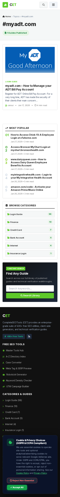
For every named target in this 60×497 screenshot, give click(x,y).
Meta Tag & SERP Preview (18, 368)
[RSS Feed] (29, 336)
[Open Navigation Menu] (53, 5)
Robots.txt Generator (16, 374)
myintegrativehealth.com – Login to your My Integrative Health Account (31, 176)
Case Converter (13, 362)
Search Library (31, 295)
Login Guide (11, 82)
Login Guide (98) (13, 400)
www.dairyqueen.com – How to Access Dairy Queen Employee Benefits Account (29, 162)
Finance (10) (11, 406)
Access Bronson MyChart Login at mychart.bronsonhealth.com (30, 148)
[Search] (44, 5)
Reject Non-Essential (23, 480)
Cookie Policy (22, 473)
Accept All (18, 487)
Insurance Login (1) (14, 430)
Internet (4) (10, 424)
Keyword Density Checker (18, 380)
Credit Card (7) (12, 412)
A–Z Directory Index (15, 356)
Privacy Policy (40, 473)
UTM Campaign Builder (17, 386)
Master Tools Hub (14, 350)
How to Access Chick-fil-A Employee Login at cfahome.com (32, 136)
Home (8, 16)
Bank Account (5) (13, 418)
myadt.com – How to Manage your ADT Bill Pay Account (28, 87)
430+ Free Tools (15, 336)
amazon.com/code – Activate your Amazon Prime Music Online (31, 188)
